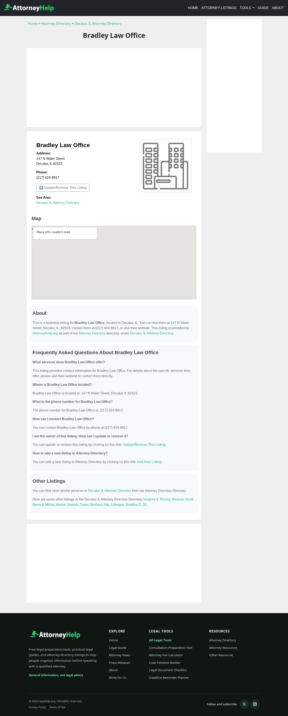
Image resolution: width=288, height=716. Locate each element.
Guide (263, 8)
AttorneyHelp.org (45, 333)
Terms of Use (57, 707)
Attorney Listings (219, 8)
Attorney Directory (56, 23)
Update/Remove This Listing (144, 444)
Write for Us (118, 677)
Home (193, 8)
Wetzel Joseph (67, 504)
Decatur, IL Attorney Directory (98, 23)
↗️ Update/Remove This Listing (63, 187)
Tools (246, 8)
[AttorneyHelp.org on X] (244, 704)
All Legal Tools (160, 640)
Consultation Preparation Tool (170, 647)
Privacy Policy (37, 707)
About (278, 8)
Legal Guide (117, 647)
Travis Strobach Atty (94, 504)
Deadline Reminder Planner (169, 677)
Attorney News (119, 655)
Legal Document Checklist (168, 670)
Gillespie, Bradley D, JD (129, 504)
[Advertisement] (114, 87)
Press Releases (119, 662)
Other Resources (221, 655)
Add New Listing (149, 462)
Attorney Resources (223, 647)
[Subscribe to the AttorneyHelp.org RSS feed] (255, 704)
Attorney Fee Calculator (166, 655)
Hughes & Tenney (157, 499)
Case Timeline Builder (164, 662)
